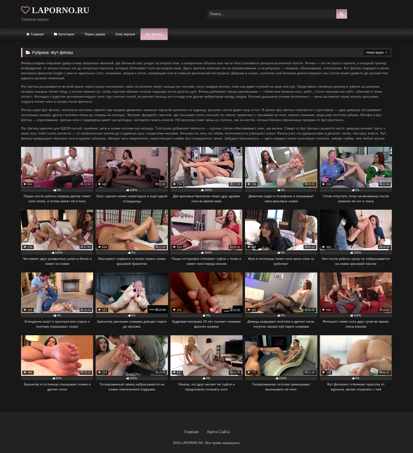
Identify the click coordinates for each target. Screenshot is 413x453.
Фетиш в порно (33, 63)
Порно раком (95, 34)
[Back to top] (398, 438)
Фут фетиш (154, 34)
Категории (66, 34)
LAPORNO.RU (59, 10)
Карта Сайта (218, 432)
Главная (37, 34)
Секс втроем (125, 34)
